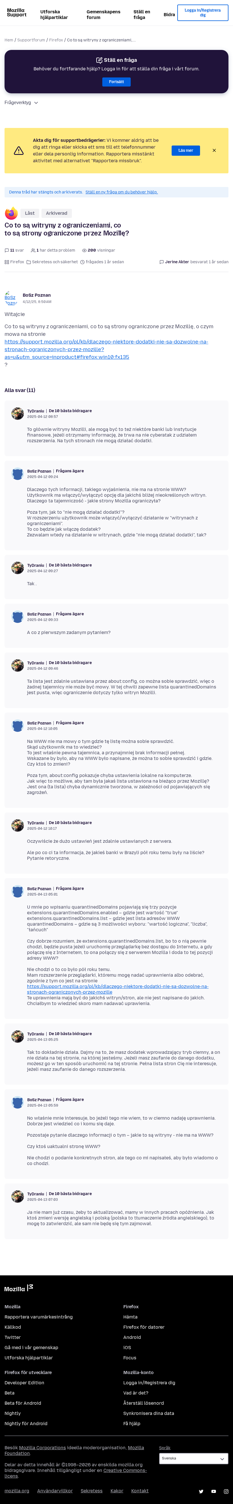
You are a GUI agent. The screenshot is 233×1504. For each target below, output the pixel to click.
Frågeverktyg (18, 102)
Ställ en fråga (142, 14)
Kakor (117, 1491)
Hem (9, 40)
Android (132, 1337)
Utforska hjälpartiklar (54, 14)
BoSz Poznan (37, 295)
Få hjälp (131, 1423)
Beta (9, 1393)
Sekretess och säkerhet (55, 262)
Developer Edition (24, 1382)
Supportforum (31, 40)
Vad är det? (135, 1393)
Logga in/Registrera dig (203, 13)
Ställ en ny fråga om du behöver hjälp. (122, 192)
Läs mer (185, 150)
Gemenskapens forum (103, 14)
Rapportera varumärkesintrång (39, 1317)
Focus (129, 1357)
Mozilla (19, 1289)
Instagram (226, 1491)
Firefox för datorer (144, 1327)
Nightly (13, 1413)
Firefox (56, 40)
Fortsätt (116, 81)
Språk (164, 1448)
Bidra (169, 14)
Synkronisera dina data (148, 1413)
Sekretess (92, 1491)
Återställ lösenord (143, 1403)
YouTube (213, 1491)
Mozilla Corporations (42, 1447)
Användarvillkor (55, 1491)
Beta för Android (23, 1403)
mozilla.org (17, 1491)
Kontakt (140, 1491)
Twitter (13, 1337)
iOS (127, 1347)
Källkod (13, 1327)
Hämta (130, 1317)
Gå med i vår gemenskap (31, 1347)
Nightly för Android (26, 1423)
